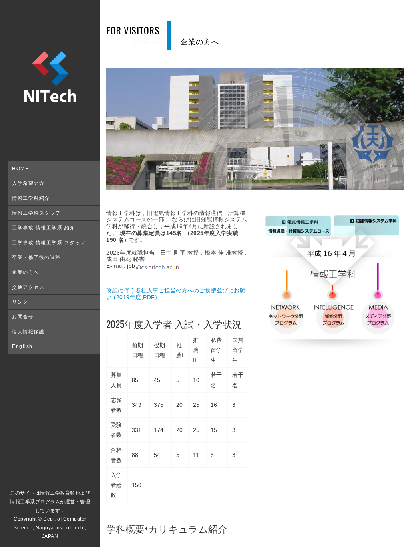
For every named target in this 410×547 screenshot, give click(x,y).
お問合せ (23, 317)
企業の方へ (25, 272)
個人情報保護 (28, 331)
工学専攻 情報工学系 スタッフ (49, 242)
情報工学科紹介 (31, 198)
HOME (20, 168)
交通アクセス (28, 287)
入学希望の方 (28, 183)
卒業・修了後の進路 (36, 257)
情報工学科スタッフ (36, 213)
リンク (20, 302)
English (22, 346)
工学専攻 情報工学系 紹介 (43, 228)
